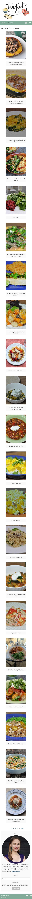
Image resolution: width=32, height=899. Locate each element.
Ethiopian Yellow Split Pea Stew (16, 670)
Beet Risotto (16, 217)
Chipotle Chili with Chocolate (16, 446)
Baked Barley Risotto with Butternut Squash (16, 141)
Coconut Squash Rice (16, 520)
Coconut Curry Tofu (16, 483)
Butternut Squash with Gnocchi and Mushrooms (16, 332)
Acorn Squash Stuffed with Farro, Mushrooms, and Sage (16, 63)
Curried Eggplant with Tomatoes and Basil (16, 595)
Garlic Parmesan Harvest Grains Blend (16, 781)
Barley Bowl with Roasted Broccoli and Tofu (16, 179)
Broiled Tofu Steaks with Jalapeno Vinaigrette (16, 294)
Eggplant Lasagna (16, 633)
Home (3, 23)
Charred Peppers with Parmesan (16, 370)
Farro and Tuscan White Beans (16, 744)
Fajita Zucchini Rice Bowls (16, 707)
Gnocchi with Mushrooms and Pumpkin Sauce (16, 820)
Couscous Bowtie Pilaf (16, 557)
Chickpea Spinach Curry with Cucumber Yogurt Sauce (16, 408)
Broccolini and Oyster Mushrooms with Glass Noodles (16, 255)
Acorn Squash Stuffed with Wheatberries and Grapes (16, 102)
